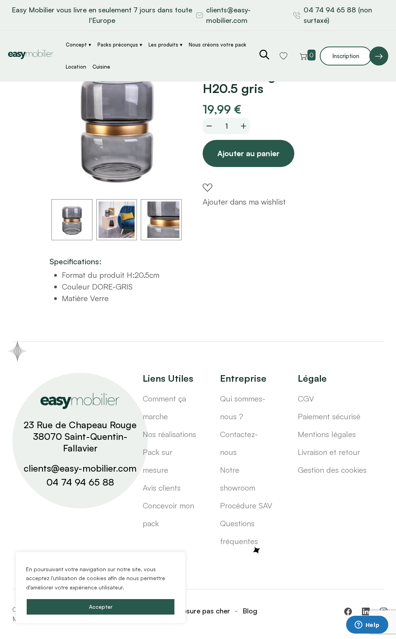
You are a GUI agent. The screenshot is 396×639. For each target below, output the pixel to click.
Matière (75, 298)
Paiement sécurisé (329, 416)
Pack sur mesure (157, 461)
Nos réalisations (169, 434)
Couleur (76, 286)
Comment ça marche (164, 407)
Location (76, 67)
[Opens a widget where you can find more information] (367, 625)
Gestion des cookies (332, 470)
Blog (249, 610)
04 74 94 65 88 (80, 482)
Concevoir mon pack (168, 514)
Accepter (101, 606)
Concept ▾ (78, 44)
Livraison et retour (329, 452)
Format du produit (93, 275)
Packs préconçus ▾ (119, 44)
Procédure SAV (246, 505)
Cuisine (101, 67)
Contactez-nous (239, 443)
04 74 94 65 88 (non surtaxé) (338, 14)
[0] (303, 56)
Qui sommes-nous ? (242, 407)
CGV (306, 398)
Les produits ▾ (165, 44)
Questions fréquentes (239, 532)
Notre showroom (237, 479)
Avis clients (162, 488)
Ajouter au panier (248, 153)
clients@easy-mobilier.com (228, 14)
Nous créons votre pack (217, 44)
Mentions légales (327, 434)
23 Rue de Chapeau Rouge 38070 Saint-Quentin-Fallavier (80, 436)
